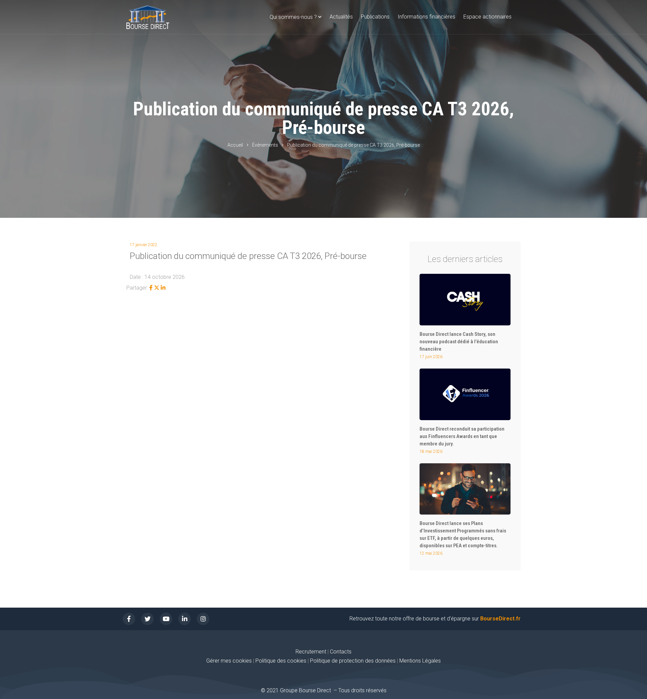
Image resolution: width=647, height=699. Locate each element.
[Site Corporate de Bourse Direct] (147, 17)
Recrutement (311, 651)
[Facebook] (151, 288)
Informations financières (426, 16)
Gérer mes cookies (229, 661)
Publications (375, 16)
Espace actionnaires (487, 16)
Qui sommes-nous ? (293, 17)
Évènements (265, 145)
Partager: (137, 288)
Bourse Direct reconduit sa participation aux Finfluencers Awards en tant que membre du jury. (462, 436)
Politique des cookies (281, 661)
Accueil (235, 145)
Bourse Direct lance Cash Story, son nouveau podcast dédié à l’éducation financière (459, 341)
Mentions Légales (420, 661)
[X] (156, 288)
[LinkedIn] (163, 288)
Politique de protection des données (353, 661)
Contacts (340, 651)
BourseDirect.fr (500, 618)
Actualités (341, 16)
